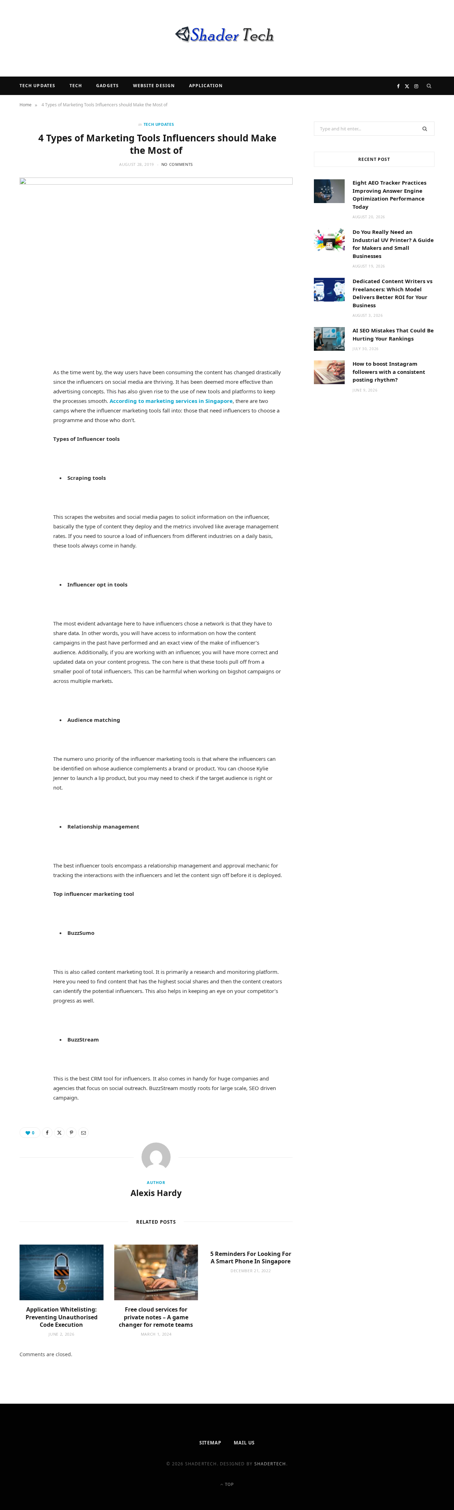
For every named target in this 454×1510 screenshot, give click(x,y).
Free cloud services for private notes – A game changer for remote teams (156, 1317)
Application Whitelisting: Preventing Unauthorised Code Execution (62, 1317)
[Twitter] (29, 414)
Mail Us (244, 1442)
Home (26, 105)
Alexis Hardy (156, 1193)
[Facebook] (29, 396)
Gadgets (107, 86)
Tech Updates (37, 86)
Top (229, 1484)
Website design (154, 86)
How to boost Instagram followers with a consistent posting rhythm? (389, 371)
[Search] (429, 86)
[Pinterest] (29, 432)
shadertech (270, 1464)
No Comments (177, 164)
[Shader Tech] (227, 38)
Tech (76, 86)
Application (206, 86)
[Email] (29, 450)
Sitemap (210, 1442)
